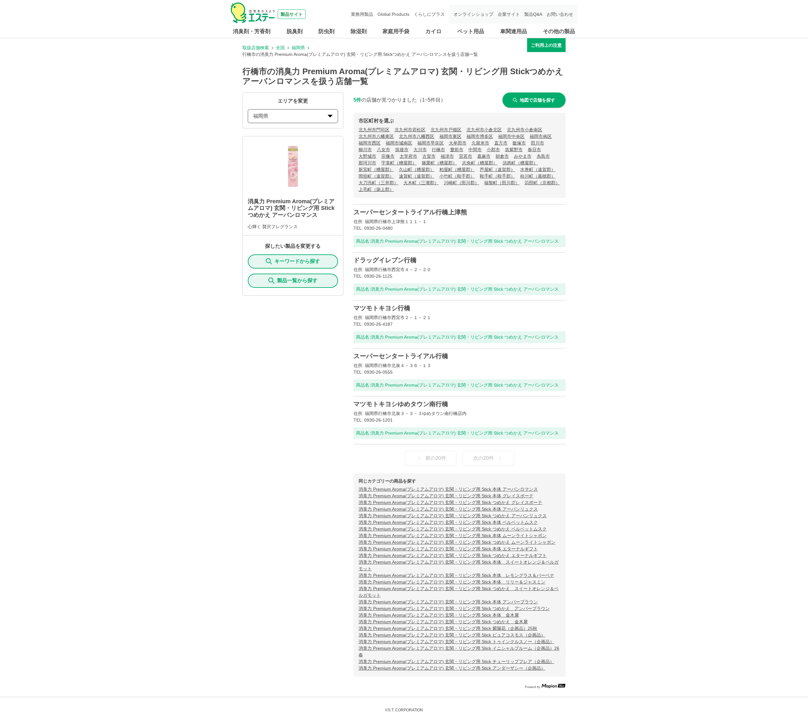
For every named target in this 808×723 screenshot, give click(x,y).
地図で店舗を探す (537, 100)
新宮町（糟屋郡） (376, 169)
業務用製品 (362, 14)
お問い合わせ (560, 14)
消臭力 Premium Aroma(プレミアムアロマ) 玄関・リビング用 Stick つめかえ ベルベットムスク (453, 528)
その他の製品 (559, 31)
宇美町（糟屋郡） (399, 162)
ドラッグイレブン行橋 (385, 260)
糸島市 (543, 156)
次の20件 (483, 458)
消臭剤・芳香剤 (251, 31)
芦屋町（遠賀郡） (497, 169)
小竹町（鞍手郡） (457, 176)
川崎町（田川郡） (461, 182)
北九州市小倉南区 (524, 129)
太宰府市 (408, 156)
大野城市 (367, 156)
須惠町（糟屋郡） (520, 162)
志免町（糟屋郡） (479, 162)
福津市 (447, 156)
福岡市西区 (370, 142)
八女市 (383, 149)
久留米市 (480, 142)
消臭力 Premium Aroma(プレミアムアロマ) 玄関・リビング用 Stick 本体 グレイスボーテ (446, 495)
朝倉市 (502, 156)
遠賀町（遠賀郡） (416, 176)
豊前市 (456, 149)
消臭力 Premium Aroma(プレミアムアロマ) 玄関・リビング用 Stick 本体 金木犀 (439, 615)
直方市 (501, 142)
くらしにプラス (429, 14)
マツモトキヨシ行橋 (382, 308)
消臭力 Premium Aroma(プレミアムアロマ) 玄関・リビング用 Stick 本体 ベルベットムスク (448, 522)
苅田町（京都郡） (542, 182)
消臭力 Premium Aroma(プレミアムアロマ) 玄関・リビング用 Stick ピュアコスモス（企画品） (452, 634)
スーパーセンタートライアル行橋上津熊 (410, 212)
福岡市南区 (541, 136)
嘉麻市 (483, 156)
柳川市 (365, 149)
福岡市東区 (450, 136)
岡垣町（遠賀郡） (376, 176)
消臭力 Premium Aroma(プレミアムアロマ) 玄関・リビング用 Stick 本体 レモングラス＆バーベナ (456, 575)
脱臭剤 (295, 31)
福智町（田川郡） (502, 182)
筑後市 (401, 149)
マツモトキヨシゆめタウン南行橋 (401, 403)
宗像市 (388, 156)
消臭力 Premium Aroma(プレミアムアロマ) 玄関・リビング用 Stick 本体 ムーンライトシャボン (453, 535)
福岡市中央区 (511, 136)
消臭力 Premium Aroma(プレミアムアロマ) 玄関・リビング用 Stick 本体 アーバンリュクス (448, 509)
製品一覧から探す (297, 280)
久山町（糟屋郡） (416, 169)
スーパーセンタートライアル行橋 (401, 356)
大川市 (420, 149)
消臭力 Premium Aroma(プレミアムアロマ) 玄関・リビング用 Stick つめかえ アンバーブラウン (454, 608)
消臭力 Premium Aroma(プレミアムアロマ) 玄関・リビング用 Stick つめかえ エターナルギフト (453, 555)
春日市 (534, 149)
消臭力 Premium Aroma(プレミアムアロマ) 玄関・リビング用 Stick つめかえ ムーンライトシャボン (457, 542)
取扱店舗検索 (255, 47)
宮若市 (465, 156)
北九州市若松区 (410, 129)
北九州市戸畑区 (446, 129)
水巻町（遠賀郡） (538, 169)
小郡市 (493, 149)
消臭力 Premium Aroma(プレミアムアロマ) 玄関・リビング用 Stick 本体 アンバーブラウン (448, 601)
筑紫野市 (514, 149)
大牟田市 (457, 142)
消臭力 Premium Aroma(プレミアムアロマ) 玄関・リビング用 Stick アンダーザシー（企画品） (452, 668)
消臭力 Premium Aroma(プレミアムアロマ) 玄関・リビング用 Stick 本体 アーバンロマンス (448, 489)
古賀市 (429, 156)
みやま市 (523, 156)
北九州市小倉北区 (484, 129)
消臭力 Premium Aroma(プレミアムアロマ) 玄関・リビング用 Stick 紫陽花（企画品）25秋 (448, 628)
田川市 (537, 142)
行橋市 (438, 149)
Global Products (393, 14)
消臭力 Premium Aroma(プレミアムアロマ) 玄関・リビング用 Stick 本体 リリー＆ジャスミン (452, 581)
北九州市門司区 (374, 129)
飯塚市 (519, 142)
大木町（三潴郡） (421, 182)
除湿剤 (359, 31)
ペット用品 (470, 31)
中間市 (475, 149)
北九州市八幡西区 (416, 136)
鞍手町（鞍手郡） (497, 176)
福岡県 (298, 47)
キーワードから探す (297, 261)
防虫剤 (326, 31)
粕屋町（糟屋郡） (457, 169)
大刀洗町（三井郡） (378, 182)
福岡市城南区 (399, 142)
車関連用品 (513, 31)
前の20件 (435, 458)
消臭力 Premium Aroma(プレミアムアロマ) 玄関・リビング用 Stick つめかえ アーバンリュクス (453, 515)
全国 (280, 47)
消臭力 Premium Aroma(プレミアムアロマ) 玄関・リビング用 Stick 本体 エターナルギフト (448, 548)
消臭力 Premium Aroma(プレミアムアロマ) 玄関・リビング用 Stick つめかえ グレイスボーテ (450, 502)
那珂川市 (367, 162)
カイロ (433, 31)
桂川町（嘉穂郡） (538, 176)
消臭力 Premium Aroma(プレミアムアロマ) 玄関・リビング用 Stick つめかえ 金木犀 (443, 621)
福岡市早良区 (430, 142)
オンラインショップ (473, 14)
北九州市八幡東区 (376, 136)
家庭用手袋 (396, 31)
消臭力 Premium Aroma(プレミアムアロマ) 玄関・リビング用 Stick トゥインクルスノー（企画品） (456, 641)
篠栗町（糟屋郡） (439, 162)
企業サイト (509, 14)
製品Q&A (533, 14)
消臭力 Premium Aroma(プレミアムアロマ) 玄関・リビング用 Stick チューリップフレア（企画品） (456, 661)
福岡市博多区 (479, 136)
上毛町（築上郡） (376, 189)
